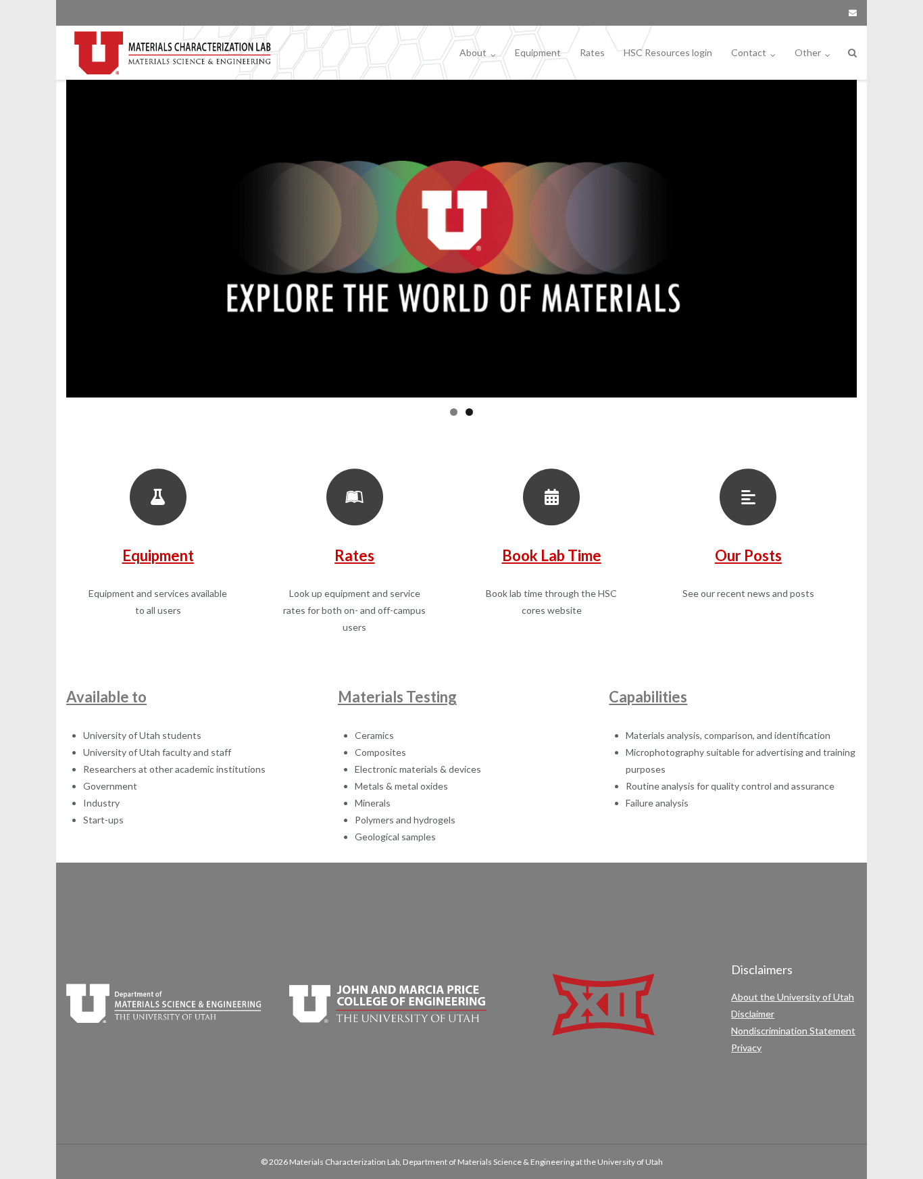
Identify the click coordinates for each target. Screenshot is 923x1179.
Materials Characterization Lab (344, 1162)
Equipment (538, 52)
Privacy (746, 1047)
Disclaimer (752, 1013)
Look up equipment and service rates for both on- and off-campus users (354, 610)
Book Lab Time (551, 555)
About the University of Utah (792, 997)
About (473, 52)
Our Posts (748, 555)
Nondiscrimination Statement (793, 1030)
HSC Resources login (668, 52)
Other (808, 52)
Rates (592, 52)
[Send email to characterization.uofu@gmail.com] (853, 13)
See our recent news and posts (748, 593)
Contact (748, 52)
